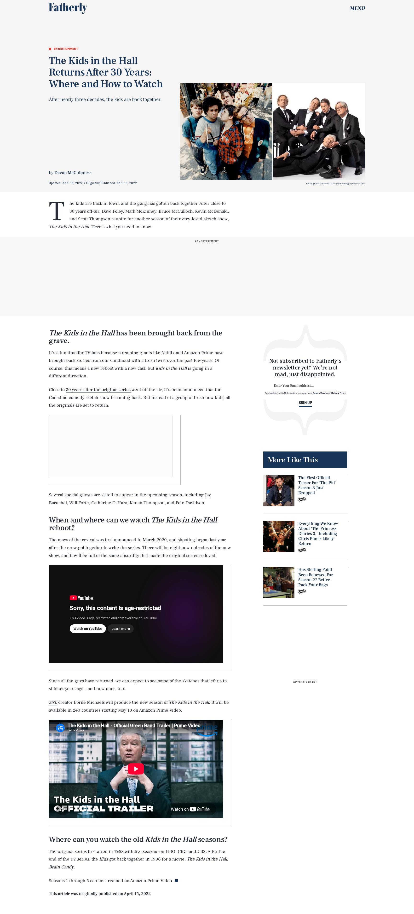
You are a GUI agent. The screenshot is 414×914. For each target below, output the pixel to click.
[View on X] (111, 446)
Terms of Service (320, 393)
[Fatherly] (68, 8)
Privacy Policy (339, 393)
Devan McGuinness (73, 173)
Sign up (305, 402)
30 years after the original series (98, 390)
